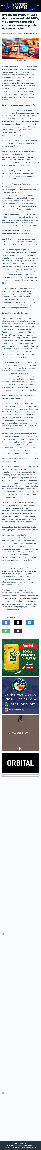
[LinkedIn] (30, 622)
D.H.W (36, 1147)
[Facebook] (6, 622)
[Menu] (38, 6)
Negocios (28, 33)
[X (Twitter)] (18, 622)
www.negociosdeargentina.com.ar (20, 1145)
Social (35, 33)
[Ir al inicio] (15, 6)
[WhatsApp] (6, 631)
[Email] (18, 631)
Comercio (21, 33)
